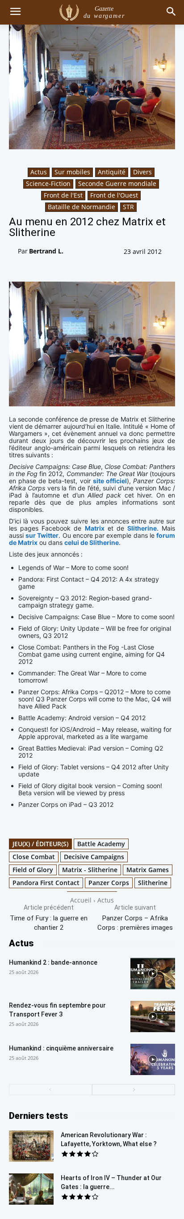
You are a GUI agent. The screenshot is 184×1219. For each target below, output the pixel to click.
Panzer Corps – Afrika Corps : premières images (135, 923)
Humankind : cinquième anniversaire (61, 1048)
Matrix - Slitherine (89, 869)
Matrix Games (147, 869)
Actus (38, 172)
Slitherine (142, 528)
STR (128, 206)
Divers (142, 172)
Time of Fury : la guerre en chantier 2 (49, 923)
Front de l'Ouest (114, 195)
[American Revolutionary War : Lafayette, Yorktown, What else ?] (31, 1146)
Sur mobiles (72, 172)
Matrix (95, 528)
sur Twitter (42, 535)
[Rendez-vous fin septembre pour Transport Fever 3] (152, 1016)
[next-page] (133, 1089)
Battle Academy (101, 843)
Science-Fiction (48, 183)
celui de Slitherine (91, 542)
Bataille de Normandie (81, 206)
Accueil (81, 900)
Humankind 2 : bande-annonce (53, 962)
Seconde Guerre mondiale (117, 183)
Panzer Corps (108, 882)
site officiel (110, 481)
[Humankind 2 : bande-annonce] (152, 973)
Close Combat (34, 856)
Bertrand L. (46, 251)
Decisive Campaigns (94, 856)
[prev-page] (50, 1089)
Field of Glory (33, 869)
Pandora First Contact (46, 882)
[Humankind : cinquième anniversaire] (152, 1059)
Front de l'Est (63, 195)
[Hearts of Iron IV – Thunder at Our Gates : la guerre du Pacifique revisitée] (31, 1189)
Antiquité (111, 172)
